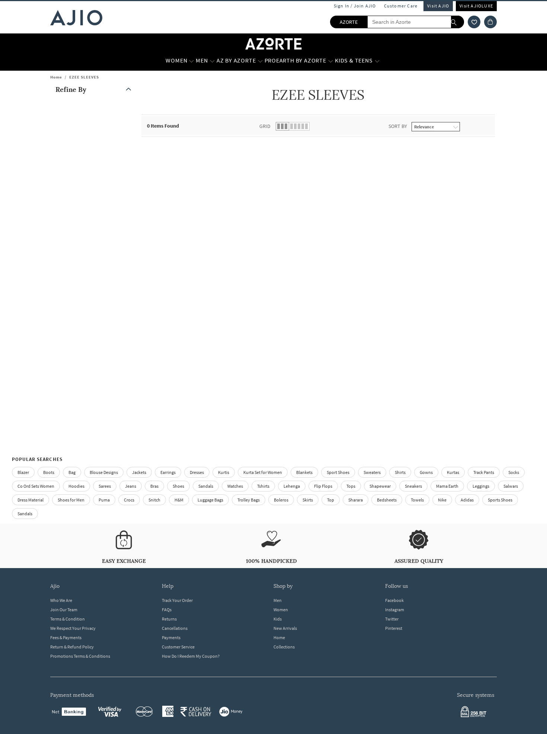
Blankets (304, 472)
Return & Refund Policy (72, 647)
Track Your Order (177, 600)
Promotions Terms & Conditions (80, 656)
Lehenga (292, 486)
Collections (284, 647)
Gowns (426, 472)
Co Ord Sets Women (35, 486)
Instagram (394, 609)
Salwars (510, 486)
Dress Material (30, 500)
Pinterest (393, 628)
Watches (235, 486)
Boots (48, 472)
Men (278, 600)
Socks (513, 472)
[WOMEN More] (191, 60)
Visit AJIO (438, 6)
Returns (169, 619)
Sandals (205, 486)
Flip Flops (323, 486)
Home (56, 77)
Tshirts (263, 486)
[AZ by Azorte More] (260, 60)
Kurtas (453, 472)
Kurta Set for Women (262, 472)
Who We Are (61, 600)
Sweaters (372, 472)
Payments (171, 637)
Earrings (168, 472)
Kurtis (223, 472)
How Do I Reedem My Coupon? (191, 656)
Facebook (394, 600)
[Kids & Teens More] (377, 60)
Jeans (130, 486)
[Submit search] (457, 22)
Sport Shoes (338, 472)
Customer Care (401, 6)
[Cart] (490, 22)
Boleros (281, 500)
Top (330, 500)
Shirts (400, 472)
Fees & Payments (65, 637)
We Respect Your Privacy (73, 628)
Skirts (308, 500)
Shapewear (380, 486)
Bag (72, 472)
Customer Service (178, 647)
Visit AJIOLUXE (476, 6)
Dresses (197, 472)
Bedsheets (387, 500)
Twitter (392, 619)
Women (281, 609)
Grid (265, 126)
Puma (104, 500)
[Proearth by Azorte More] (330, 60)
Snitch (154, 500)
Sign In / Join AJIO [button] (355, 6)
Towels (417, 500)
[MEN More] (212, 60)
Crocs (129, 500)
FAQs (167, 609)
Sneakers (413, 486)
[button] (474, 22)
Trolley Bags (248, 500)
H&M (179, 500)
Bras (154, 486)
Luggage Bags (210, 500)
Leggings (481, 486)
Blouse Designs (104, 472)
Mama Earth (447, 486)
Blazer (23, 472)
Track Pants (483, 472)
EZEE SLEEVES (84, 77)
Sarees (105, 486)
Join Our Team (63, 609)
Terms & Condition (67, 619)
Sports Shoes (500, 500)
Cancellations (175, 628)
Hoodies (76, 486)
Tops (350, 486)
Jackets (139, 472)
